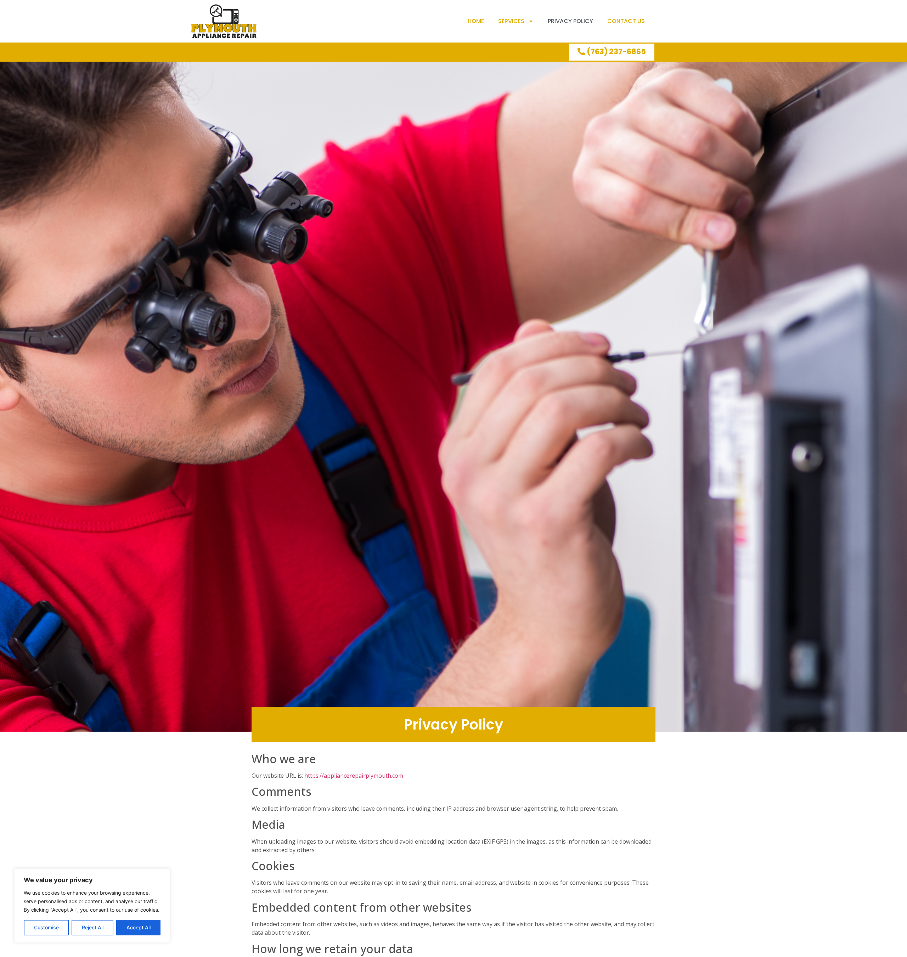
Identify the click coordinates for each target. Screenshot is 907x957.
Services (511, 21)
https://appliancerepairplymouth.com (353, 775)
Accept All (138, 927)
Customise (46, 927)
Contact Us (626, 21)
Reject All (92, 927)
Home (476, 21)
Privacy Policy (570, 21)
